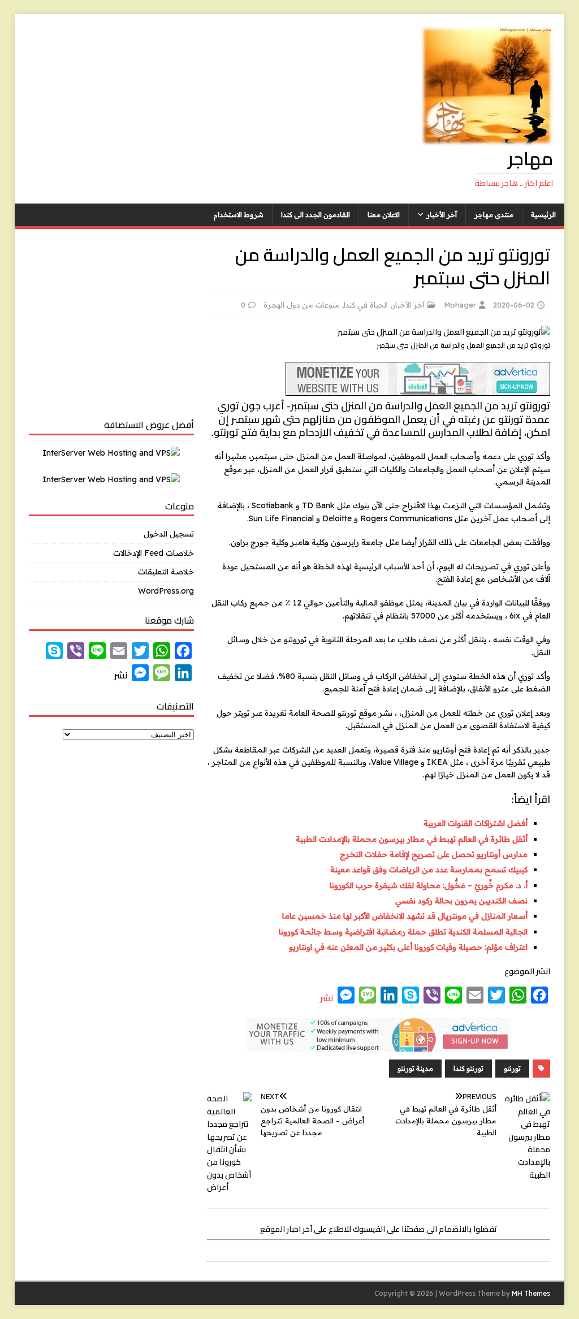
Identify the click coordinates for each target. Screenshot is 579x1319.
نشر (326, 997)
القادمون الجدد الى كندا (315, 214)
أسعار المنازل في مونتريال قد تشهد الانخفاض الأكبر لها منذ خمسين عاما (405, 916)
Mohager (460, 304)
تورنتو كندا (468, 1068)
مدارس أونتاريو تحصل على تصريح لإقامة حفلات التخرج (434, 854)
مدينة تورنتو (415, 1068)
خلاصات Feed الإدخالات (153, 553)
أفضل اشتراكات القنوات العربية (476, 823)
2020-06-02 (513, 304)
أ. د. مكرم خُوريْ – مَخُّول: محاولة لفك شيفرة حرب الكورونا (429, 885)
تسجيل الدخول (169, 534)
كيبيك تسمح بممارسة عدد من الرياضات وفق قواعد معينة (429, 869)
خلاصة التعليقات (166, 571)
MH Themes (531, 1293)
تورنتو (512, 1068)
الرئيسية (543, 214)
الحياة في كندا (366, 304)
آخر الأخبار (441, 214)
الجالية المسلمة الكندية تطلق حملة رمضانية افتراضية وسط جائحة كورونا (403, 932)
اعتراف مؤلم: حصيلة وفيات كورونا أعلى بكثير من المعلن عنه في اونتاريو (408, 947)
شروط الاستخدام (238, 214)
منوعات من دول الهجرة (301, 304)
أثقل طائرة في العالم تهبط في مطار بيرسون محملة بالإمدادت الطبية (412, 839)
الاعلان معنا (384, 214)
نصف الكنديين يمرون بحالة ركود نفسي (461, 901)
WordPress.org (166, 591)
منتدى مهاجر (493, 214)
